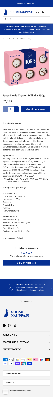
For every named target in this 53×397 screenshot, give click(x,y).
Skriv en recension (26, 263)
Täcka (5, 39)
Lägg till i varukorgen (35, 109)
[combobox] (26, 19)
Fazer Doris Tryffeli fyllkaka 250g (20, 39)
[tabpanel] (26, 180)
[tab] (12, 123)
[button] (43, 12)
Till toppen (25, 301)
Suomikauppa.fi (13, 390)
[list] (26, 67)
